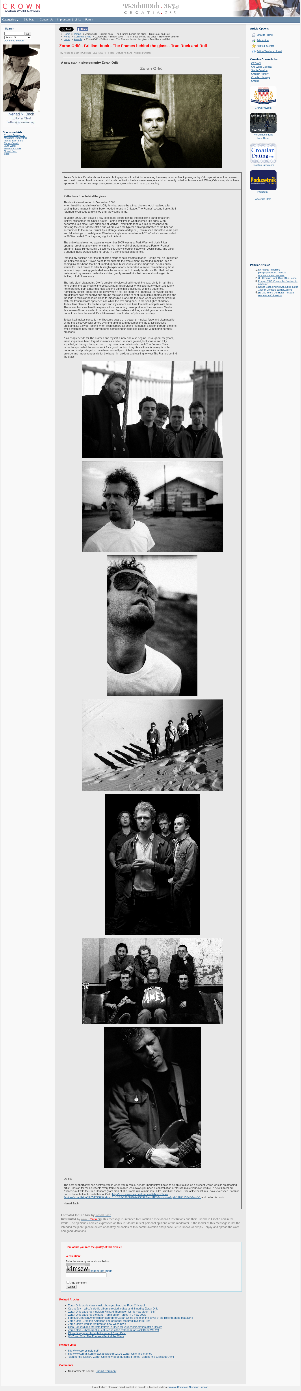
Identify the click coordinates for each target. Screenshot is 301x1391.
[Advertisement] (263, 235)
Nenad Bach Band (13, 140)
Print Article (263, 40)
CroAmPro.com (263, 107)
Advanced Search (14, 40)
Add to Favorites (265, 46)
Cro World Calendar (261, 66)
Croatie (255, 81)
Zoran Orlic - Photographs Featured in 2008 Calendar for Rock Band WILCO (113, 1330)
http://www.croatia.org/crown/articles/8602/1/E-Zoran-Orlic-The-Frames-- (111, 1353)
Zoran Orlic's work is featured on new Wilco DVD (97, 1324)
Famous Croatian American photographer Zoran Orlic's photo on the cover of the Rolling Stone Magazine (130, 1317)
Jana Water (10, 146)
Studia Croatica (259, 70)
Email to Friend (265, 34)
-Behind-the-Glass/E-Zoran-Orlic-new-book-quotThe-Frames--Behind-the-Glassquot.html (121, 1356)
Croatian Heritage (260, 77)
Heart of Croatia (12, 148)
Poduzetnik (263, 192)
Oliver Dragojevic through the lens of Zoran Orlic (97, 1333)
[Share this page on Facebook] (82, 30)
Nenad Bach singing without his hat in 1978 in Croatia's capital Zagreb (278, 288)
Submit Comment (106, 1371)
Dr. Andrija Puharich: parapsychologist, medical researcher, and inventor (272, 272)
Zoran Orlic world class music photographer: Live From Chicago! (106, 1305)
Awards (78, 39)
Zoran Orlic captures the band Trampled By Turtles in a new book (107, 1314)
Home (67, 34)
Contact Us (46, 19)
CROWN (256, 63)
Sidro (6, 153)
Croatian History (260, 73)
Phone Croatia (11, 143)
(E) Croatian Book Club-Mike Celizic (277, 278)
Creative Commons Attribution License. (188, 1387)
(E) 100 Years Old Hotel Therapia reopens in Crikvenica (276, 294)
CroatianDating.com (14, 135)
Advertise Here (263, 199)
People (77, 34)
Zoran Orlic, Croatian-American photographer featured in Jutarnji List (109, 1320)
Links (78, 19)
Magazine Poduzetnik (15, 138)
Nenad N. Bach (71, 53)
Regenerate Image (101, 1270)
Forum (89, 19)
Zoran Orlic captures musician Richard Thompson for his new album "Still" (112, 1311)
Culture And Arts (82, 36)
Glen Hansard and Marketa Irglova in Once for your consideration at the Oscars (115, 1327)
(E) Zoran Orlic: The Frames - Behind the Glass (96, 1336)
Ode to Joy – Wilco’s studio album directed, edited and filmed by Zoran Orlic (113, 1308)
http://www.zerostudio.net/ (83, 1350)
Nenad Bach (10, 151)
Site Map (29, 19)
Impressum (64, 19)
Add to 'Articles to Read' (269, 51)
